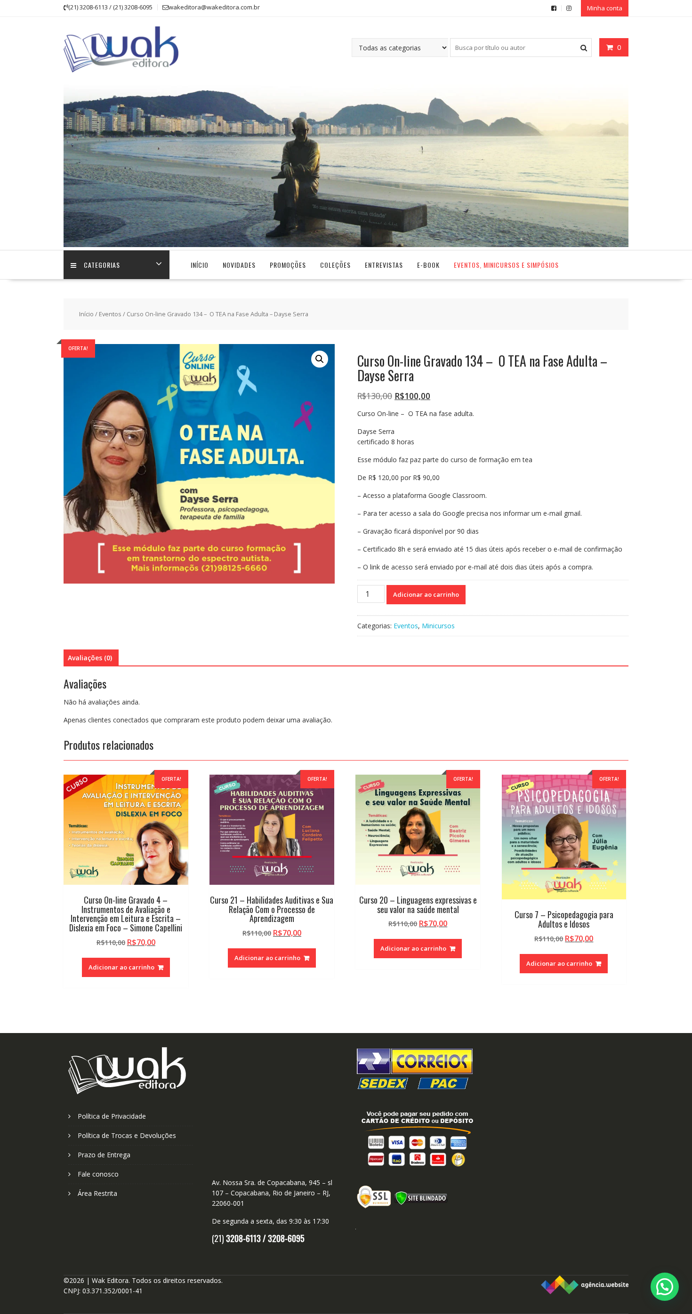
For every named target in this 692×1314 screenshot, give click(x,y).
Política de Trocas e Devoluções (127, 1135)
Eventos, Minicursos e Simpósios (506, 265)
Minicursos (438, 625)
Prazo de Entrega (104, 1154)
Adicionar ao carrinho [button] (121, 967)
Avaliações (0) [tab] (90, 657)
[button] (319, 359)
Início (200, 265)
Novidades (239, 265)
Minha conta (604, 8)
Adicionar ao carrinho (426, 594)
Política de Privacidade (112, 1116)
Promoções (288, 265)
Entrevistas (384, 265)
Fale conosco (98, 1174)
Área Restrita (97, 1193)
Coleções (335, 265)
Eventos (110, 314)
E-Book (428, 265)
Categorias (102, 265)
